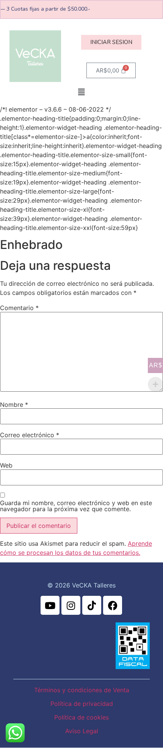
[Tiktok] (91, 605)
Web (6, 465)
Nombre (14, 405)
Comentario (19, 308)
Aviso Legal (81, 731)
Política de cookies (81, 717)
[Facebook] (112, 605)
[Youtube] (50, 605)
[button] (81, 92)
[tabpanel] (81, 178)
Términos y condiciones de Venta (81, 690)
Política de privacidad (81, 703)
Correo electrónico (29, 435)
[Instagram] (70, 605)
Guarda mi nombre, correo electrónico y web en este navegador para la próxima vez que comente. (76, 506)
